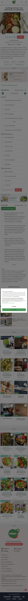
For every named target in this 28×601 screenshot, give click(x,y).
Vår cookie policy (16, 296)
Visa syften (14, 306)
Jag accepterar (14, 309)
